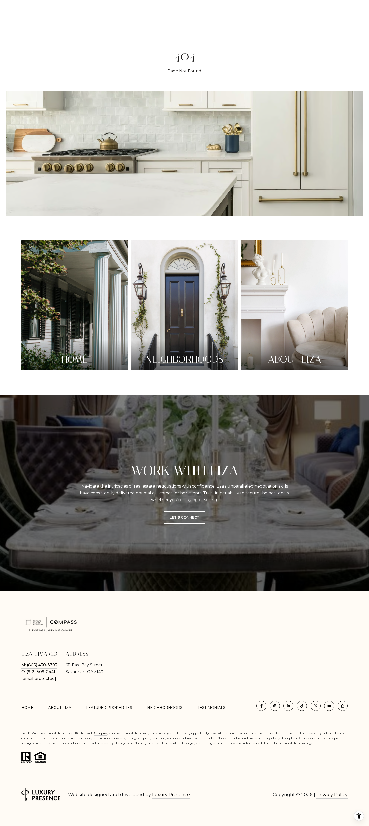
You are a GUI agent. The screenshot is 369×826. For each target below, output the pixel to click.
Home (27, 707)
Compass (100, 733)
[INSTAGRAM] (275, 706)
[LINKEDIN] (288, 706)
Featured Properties (109, 707)
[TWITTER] (316, 706)
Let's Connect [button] (184, 517)
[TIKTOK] (302, 706)
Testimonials (211, 707)
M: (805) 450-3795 (39, 665)
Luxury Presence (171, 794)
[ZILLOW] (343, 706)
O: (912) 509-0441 (38, 671)
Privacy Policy (332, 794)
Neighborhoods (164, 707)
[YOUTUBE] (329, 706)
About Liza (59, 707)
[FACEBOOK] (261, 706)
